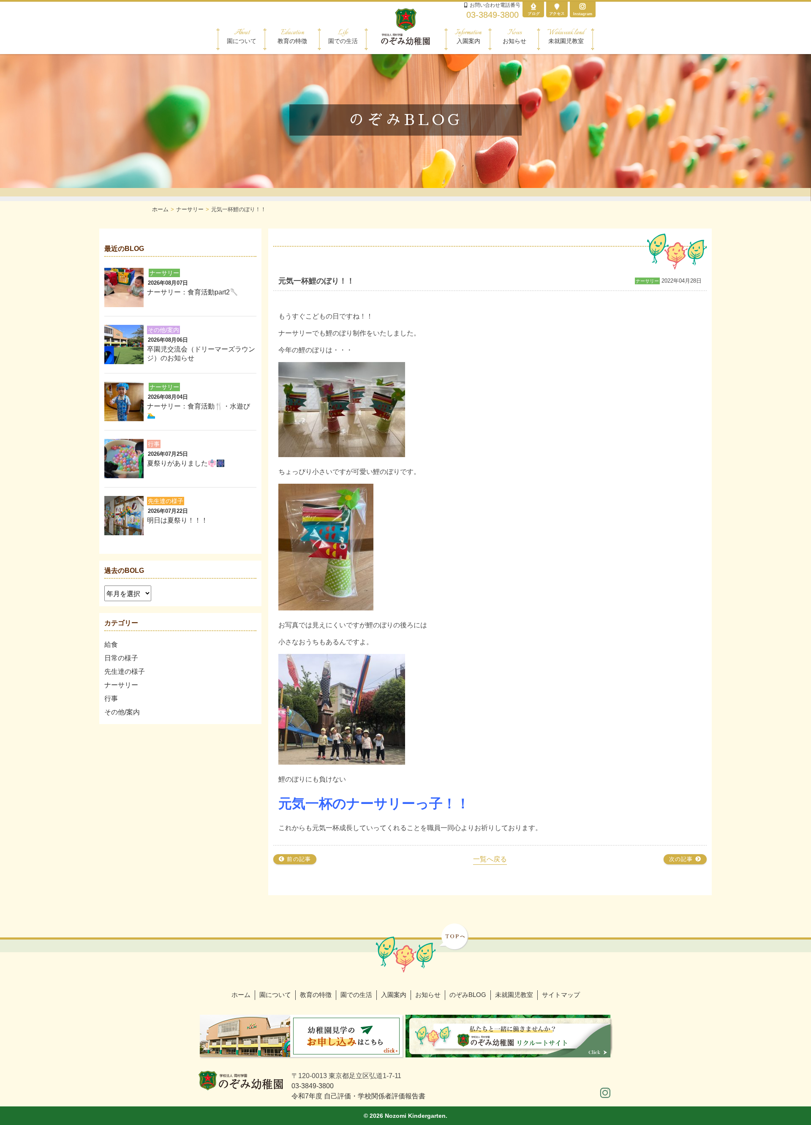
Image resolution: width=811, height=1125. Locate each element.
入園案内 (468, 36)
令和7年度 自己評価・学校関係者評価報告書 (358, 1096)
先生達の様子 (124, 671)
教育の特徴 (292, 36)
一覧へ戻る (490, 859)
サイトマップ (561, 994)
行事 (111, 698)
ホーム (240, 994)
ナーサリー (121, 685)
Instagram (582, 14)
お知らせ (514, 36)
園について (275, 994)
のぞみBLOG (467, 994)
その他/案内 (122, 712)
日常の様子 (121, 658)
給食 (111, 644)
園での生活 (356, 994)
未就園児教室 (565, 36)
